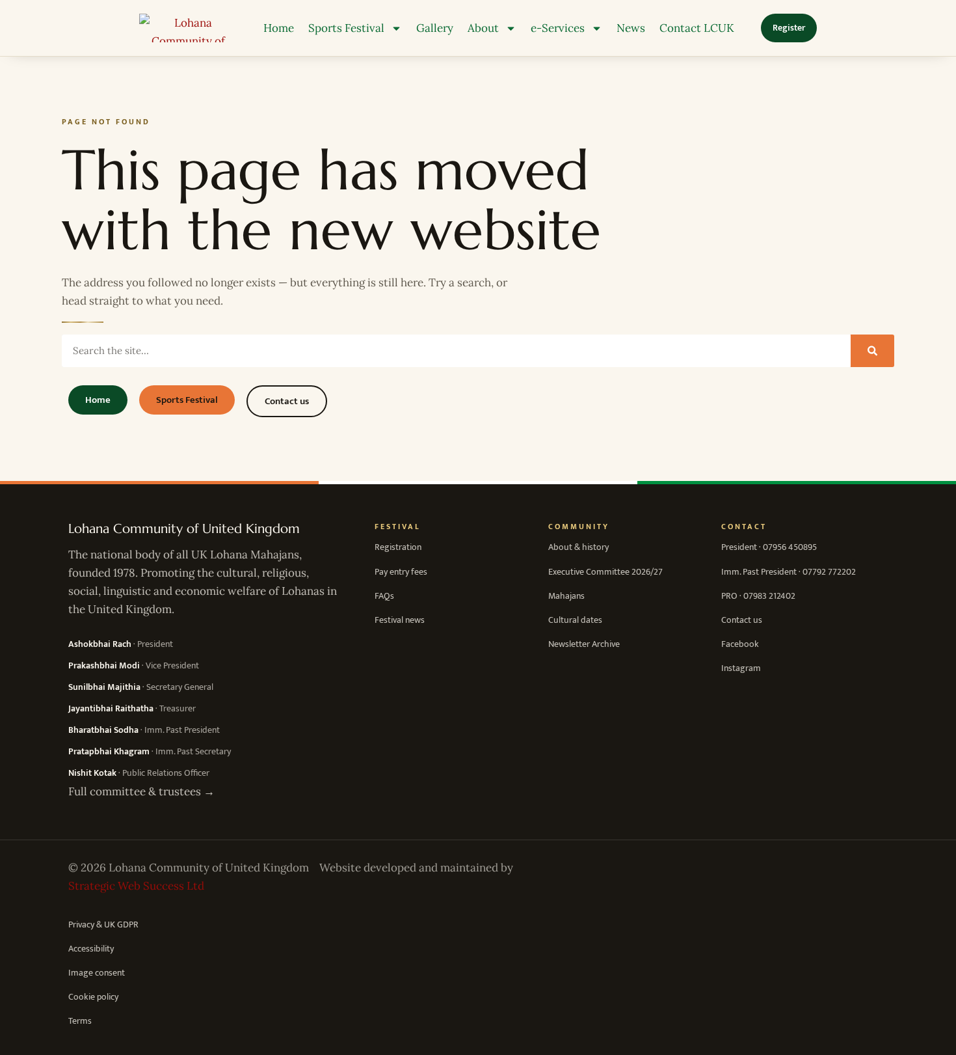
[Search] (872, 351)
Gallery (434, 28)
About (483, 28)
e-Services (558, 28)
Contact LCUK (696, 28)
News (631, 28)
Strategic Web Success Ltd (136, 886)
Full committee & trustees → (141, 791)
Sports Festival (346, 28)
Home (278, 28)
